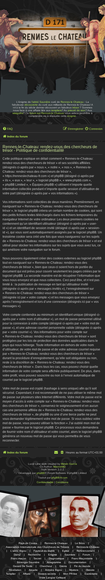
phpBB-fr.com (59, 477)
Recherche (34, 554)
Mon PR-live (70, 573)
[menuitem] (8, 129)
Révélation (15, 570)
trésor (75, 107)
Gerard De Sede (22, 566)
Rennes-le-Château (87, 547)
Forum (86, 554)
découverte (31, 104)
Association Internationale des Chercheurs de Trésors (37, 547)
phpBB (41, 473)
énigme (71, 116)
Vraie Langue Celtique (52, 577)
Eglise (65, 550)
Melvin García (69, 463)
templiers (56, 110)
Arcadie (33, 570)
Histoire (90, 570)
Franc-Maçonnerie (82, 558)
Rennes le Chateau (72, 101)
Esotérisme (91, 573)
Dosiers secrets (47, 573)
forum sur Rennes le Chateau (47, 113)
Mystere (73, 570)
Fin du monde (82, 566)
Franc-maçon (18, 558)
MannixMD (59, 466)
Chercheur (46, 566)
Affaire (27, 573)
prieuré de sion (76, 110)
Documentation (77, 562)
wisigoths (17, 113)
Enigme (52, 554)
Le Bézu (80, 543)
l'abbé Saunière (41, 101)
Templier (11, 573)
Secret (37, 558)
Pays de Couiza (28, 543)
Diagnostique (56, 558)
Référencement (86, 550)
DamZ (17, 554)
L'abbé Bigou (18, 550)
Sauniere (69, 554)
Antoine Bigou (53, 570)
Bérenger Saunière (28, 562)
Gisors (63, 566)
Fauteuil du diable (44, 550)
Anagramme (54, 562)
